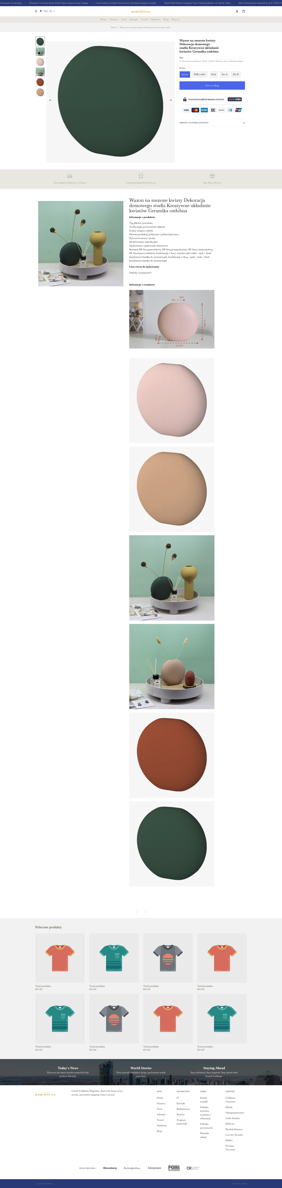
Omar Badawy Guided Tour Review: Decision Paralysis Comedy (99, 3)
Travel (160, 1120)
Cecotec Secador (234, 1134)
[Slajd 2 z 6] (40, 51)
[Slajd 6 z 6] (40, 91)
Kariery (181, 1114)
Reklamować (183, 1109)
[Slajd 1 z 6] (40, 41)
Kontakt (181, 1103)
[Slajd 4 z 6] (40, 71)
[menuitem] (175, 19)
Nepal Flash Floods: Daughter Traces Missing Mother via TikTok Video (171, 3)
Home (114, 27)
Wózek (229, 1107)
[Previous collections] (137, 912)
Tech (159, 1109)
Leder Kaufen (233, 1118)
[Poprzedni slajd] (49, 100)
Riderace (230, 1123)
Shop (159, 1131)
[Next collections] (145, 912)
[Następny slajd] (171, 100)
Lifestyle (161, 1114)
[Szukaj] (36, 11)
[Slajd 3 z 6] (40, 61)
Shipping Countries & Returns (193, 123)
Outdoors (162, 1125)
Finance (161, 1103)
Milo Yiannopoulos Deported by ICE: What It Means (236, 3)
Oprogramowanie (235, 1112)
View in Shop (212, 85)
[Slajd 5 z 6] (40, 81)
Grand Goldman (47, 1183)
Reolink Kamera (234, 1129)
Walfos (229, 1140)
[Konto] (237, 11)
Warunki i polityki (240, 1183)
